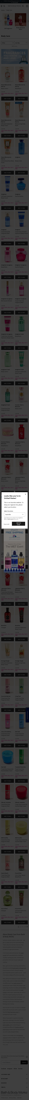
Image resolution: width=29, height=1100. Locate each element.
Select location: (8, 511)
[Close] (25, 494)
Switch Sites (18, 523)
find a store (11, 519)
